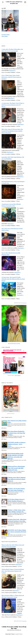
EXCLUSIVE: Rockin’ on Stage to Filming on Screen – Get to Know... (16, 444)
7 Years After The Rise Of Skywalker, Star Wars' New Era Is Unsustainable (12, 50)
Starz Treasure (17, 375)
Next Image (5, 36)
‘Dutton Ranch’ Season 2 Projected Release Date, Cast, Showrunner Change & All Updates (13, 570)
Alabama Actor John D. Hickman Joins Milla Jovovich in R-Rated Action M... (16, 479)
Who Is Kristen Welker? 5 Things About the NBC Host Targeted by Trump (13, 596)
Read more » (12, 70)
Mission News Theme (9, 634)
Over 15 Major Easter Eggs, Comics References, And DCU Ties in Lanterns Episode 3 (11, 77)
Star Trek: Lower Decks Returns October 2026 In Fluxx (12, 229)
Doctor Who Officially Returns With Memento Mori (11, 253)
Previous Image (6, 34)
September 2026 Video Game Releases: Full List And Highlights (13, 158)
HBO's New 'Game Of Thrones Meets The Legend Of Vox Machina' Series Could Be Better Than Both (12, 130)
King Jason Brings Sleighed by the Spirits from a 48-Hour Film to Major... (16, 433)
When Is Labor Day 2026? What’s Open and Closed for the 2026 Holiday (13, 545)
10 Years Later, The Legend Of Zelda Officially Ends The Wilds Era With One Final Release (13, 278)
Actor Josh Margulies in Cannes (14, 343)
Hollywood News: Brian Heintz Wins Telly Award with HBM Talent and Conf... (16, 468)
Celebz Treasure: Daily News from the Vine (14, 627)
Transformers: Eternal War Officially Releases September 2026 (11, 205)
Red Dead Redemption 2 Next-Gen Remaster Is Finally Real (13, 182)
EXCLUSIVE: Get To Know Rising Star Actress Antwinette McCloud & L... (17, 531)
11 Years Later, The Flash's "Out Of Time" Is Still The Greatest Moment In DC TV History (13, 104)
